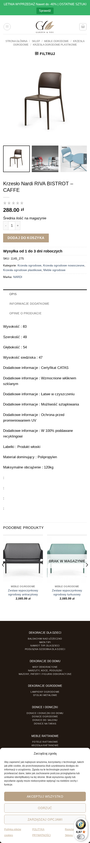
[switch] (81, 837)
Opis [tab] (13, 294)
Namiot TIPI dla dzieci (45, 645)
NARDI (17, 277)
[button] (7, 26)
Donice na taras (45, 723)
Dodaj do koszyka (26, 238)
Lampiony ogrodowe (45, 692)
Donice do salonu (45, 720)
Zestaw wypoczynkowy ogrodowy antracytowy (23, 592)
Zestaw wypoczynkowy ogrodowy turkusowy (67, 592)
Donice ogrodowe (45, 716)
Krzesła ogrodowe (29, 265)
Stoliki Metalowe (45, 695)
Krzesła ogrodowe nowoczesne (63, 265)
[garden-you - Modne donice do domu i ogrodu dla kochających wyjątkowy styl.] (45, 26)
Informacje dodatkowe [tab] (29, 303)
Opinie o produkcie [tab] (25, 313)
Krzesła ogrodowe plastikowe (55, 44)
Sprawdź (45, 10)
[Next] (86, 573)
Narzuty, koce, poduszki (45, 670)
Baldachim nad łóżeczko (45, 638)
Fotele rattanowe (45, 742)
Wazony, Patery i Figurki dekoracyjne (45, 674)
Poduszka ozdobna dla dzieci (45, 649)
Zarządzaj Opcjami (45, 819)
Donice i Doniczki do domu (45, 713)
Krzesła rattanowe (45, 745)
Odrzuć (45, 808)
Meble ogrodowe (56, 41)
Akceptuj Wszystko (45, 796)
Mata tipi (45, 642)
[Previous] (3, 573)
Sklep (36, 41)
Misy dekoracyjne (45, 667)
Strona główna (16, 41)
